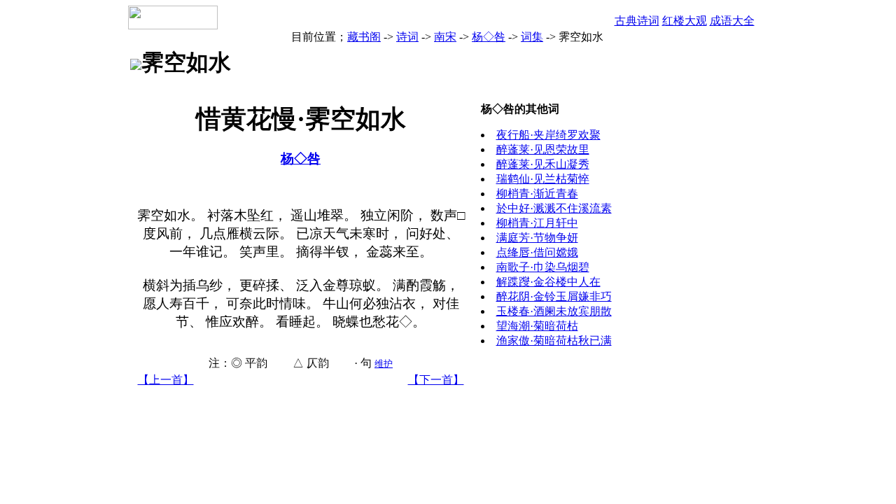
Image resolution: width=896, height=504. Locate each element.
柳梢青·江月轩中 (537, 223)
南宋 (445, 37)
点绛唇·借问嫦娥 (537, 252)
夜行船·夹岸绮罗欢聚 (548, 135)
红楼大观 (684, 21)
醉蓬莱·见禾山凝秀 (542, 164)
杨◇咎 (488, 37)
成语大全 (732, 21)
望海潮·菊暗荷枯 (537, 326)
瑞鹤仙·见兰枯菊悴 (542, 179)
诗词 (407, 37)
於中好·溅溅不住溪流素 (554, 208)
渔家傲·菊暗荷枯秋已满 (554, 340)
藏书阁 (364, 37)
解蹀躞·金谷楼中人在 (548, 282)
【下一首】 (436, 380)
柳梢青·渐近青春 (537, 194)
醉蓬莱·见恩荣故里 (542, 149)
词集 (532, 37)
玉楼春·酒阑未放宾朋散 (554, 311)
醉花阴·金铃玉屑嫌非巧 (554, 296)
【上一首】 (166, 380)
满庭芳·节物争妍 (537, 238)
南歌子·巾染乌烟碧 (542, 267)
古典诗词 (637, 21)
